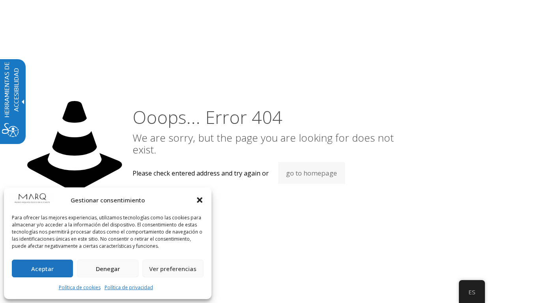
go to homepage (311, 173)
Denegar (108, 269)
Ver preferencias (173, 269)
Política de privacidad (129, 287)
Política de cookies (80, 287)
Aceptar (42, 269)
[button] (200, 200)
